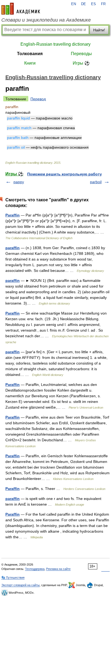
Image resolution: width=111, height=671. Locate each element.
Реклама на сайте (58, 568)
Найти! (99, 30)
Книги (30, 63)
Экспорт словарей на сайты (20, 585)
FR (103, 4)
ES (93, 4)
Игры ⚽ (81, 63)
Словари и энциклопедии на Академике (46, 20)
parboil (96, 182)
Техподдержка (34, 568)
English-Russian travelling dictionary (55, 44)
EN (73, 4)
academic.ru (20, 9)
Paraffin (12, 215)
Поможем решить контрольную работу (64, 174)
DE (83, 4)
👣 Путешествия (13, 577)
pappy (18, 182)
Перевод (38, 99)
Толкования (30, 53)
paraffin (12, 248)
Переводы (81, 53)
